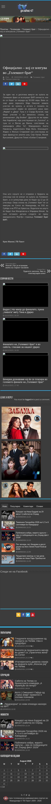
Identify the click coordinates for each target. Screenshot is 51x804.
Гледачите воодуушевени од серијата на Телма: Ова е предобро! (31, 641)
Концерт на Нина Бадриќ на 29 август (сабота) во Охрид (29, 513)
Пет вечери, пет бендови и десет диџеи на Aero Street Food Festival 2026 (31, 546)
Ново (4, 506)
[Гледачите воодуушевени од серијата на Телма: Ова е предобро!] (7, 641)
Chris (7, 77)
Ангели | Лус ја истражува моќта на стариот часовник (17, 266)
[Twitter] (28, 615)
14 (33, 774)
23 (47, 777)
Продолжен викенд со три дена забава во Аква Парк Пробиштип (31, 557)
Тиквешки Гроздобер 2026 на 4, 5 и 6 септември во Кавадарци (32, 523)
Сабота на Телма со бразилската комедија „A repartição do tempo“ (28, 683)
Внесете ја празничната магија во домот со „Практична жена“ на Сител (31, 652)
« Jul (3, 787)
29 (40, 780)
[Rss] (18, 615)
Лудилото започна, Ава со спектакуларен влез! (34, 271)
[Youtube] (32, 615)
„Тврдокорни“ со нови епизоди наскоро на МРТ (23, 705)
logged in (29, 399)
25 (11, 780)
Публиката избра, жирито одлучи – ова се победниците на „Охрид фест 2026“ (32, 535)
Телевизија (15, 29)
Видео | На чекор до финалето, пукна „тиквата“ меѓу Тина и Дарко (23, 311)
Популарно (15, 506)
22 (40, 777)
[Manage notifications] (6, 798)
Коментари (28, 506)
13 (25, 774)
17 (4, 777)
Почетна (4, 29)
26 (18, 780)
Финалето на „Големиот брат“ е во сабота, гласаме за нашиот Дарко (21, 345)
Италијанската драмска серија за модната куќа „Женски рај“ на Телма (31, 664)
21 (33, 777)
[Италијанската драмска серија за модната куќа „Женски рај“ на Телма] (7, 665)
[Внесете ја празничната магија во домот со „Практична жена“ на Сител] (7, 653)
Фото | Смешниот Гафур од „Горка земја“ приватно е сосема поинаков (30, 694)
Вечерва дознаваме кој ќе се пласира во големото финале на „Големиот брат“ (25, 380)
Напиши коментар (13, 79)
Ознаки (39, 506)
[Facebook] (23, 615)
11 (11, 774)
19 (18, 777)
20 (25, 777)
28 (33, 780)
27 (25, 780)
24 (4, 780)
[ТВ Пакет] (25, 8)
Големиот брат (29, 29)
